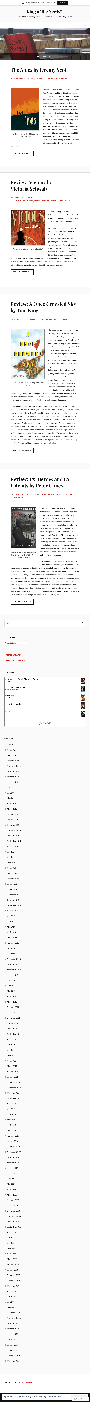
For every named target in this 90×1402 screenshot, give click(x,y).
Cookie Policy (43, 1398)
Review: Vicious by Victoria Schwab (31, 185)
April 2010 (11, 1125)
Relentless (9, 695)
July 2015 (11, 787)
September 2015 (14, 777)
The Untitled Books (13, 704)
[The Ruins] (83, 716)
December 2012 (13, 953)
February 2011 (13, 1071)
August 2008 (12, 1232)
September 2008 (14, 1227)
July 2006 (11, 1339)
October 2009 (13, 1157)
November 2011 (14, 1023)
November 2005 (14, 1355)
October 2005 (13, 1361)
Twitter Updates (12, 655)
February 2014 (13, 878)
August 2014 (12, 846)
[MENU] (6, 25)
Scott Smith (9, 714)
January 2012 (12, 1012)
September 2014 (14, 841)
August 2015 (12, 782)
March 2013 (12, 937)
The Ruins (9, 712)
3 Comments (61, 79)
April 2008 (11, 1254)
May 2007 (11, 1307)
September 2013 (14, 905)
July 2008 (11, 1237)
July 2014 (11, 852)
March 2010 (12, 1130)
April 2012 (11, 996)
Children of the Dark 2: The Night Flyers (21, 679)
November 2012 (14, 959)
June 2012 (11, 986)
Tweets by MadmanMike (14, 660)
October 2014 (13, 836)
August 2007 (12, 1291)
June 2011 (11, 1050)
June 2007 (11, 1302)
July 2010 (11, 1109)
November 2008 (14, 1216)
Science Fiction (49, 201)
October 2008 (13, 1221)
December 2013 (13, 889)
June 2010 (11, 1114)
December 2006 (13, 1312)
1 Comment (65, 201)
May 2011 (11, 1055)
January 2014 (12, 884)
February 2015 (13, 814)
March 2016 (12, 755)
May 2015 (11, 798)
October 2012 (13, 964)
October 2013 (13, 900)
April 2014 (11, 868)
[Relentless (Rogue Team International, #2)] (83, 700)
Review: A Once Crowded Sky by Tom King (43, 307)
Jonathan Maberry (11, 697)
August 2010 (12, 1103)
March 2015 (12, 809)
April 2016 (11, 750)
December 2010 (13, 1082)
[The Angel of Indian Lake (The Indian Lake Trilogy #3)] (83, 692)
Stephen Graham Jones (12, 689)
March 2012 (12, 1002)
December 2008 (13, 1211)
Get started (62, 3)
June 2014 (11, 857)
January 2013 (12, 948)
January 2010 (12, 1141)
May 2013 (11, 927)
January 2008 (12, 1270)
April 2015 (11, 803)
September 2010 (14, 1098)
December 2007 (13, 1275)
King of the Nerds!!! (45, 11)
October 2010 (13, 1093)
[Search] (83, 25)
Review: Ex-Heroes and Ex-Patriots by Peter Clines (41, 482)
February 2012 (13, 1007)
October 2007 (13, 1286)
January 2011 (12, 1077)
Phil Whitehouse (25, 1382)
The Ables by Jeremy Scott (39, 69)
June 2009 (11, 1179)
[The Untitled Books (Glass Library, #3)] (83, 708)
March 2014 (12, 873)
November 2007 (14, 1280)
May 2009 (11, 1184)
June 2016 (11, 744)
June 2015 (11, 793)
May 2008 (11, 1248)
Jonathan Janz (10, 681)
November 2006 (14, 1318)
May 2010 (11, 1120)
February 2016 (13, 760)
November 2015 (14, 766)
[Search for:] (45, 623)
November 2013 (14, 894)
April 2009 (11, 1189)
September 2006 (14, 1329)
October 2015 (13, 771)
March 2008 (12, 1259)
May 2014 (11, 862)
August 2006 (12, 1334)
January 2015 (12, 819)
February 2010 (13, 1136)
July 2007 (11, 1296)
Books (42, 79)
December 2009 (13, 1146)
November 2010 (14, 1087)
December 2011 (13, 1018)
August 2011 (12, 1039)
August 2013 (12, 911)
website (54, 112)
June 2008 (11, 1243)
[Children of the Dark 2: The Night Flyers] (83, 683)
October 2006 (13, 1323)
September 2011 (14, 1034)
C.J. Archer (9, 706)
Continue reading (20, 154)
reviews (49, 79)
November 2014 (14, 830)
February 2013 (13, 943)
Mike (31, 79)
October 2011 (13, 1028)
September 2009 (14, 1162)
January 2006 (12, 1345)
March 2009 (12, 1195)
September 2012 (14, 969)
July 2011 (11, 1045)
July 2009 (11, 1173)
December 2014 (13, 825)
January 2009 (12, 1205)
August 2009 (12, 1168)
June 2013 (11, 921)
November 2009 (14, 1152)
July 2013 (11, 916)
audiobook (21, 201)
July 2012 (11, 980)
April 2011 (11, 1061)
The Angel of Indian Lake (15, 687)
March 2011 (12, 1066)
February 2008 (13, 1264)
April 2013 (11, 932)
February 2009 (13, 1200)
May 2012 (11, 991)
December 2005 (13, 1350)
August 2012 (12, 975)
